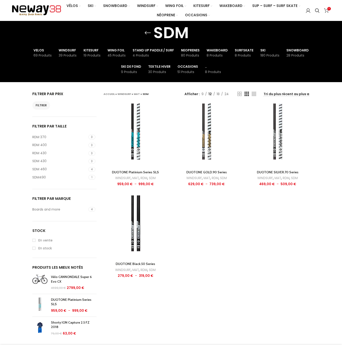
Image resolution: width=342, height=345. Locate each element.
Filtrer (41, 105)
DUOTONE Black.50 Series (135, 264)
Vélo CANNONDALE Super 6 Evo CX (71, 279)
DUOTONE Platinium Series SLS (71, 302)
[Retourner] (148, 32)
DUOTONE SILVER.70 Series (277, 172)
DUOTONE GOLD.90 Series (206, 172)
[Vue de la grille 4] (254, 94)
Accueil (109, 94)
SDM (152, 178)
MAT (137, 94)
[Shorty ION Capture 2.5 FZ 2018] (39, 328)
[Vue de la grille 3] (247, 94)
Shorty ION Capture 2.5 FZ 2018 (70, 324)
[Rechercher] (317, 10)
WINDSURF (124, 94)
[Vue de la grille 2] (239, 94)
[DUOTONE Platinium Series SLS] (39, 305)
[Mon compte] (308, 10)
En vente (45, 240)
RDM (144, 178)
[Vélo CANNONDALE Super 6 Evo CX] (39, 282)
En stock (44, 248)
